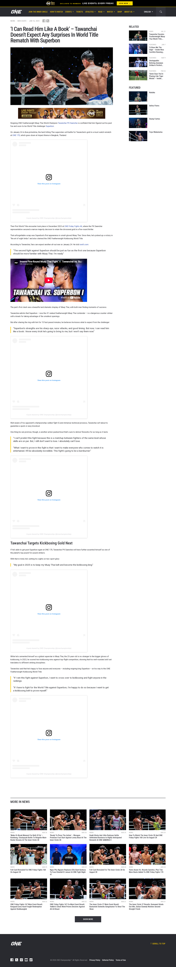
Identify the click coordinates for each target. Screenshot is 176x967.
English (147, 12)
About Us (128, 12)
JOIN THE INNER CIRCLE (38, 12)
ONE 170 (16, 135)
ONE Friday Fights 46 (73, 226)
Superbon (50, 126)
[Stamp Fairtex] (138, 123)
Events (68, 12)
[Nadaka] (138, 96)
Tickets (79, 12)
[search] (161, 12)
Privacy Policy (94, 960)
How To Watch (56, 12)
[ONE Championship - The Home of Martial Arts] (16, 12)
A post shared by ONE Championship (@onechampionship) (48, 218)
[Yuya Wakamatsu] (138, 136)
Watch (110, 12)
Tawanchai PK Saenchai (68, 123)
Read (100, 12)
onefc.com (84, 244)
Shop (119, 12)
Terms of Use (121, 960)
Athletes (89, 12)
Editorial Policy (108, 960)
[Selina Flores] (138, 110)
